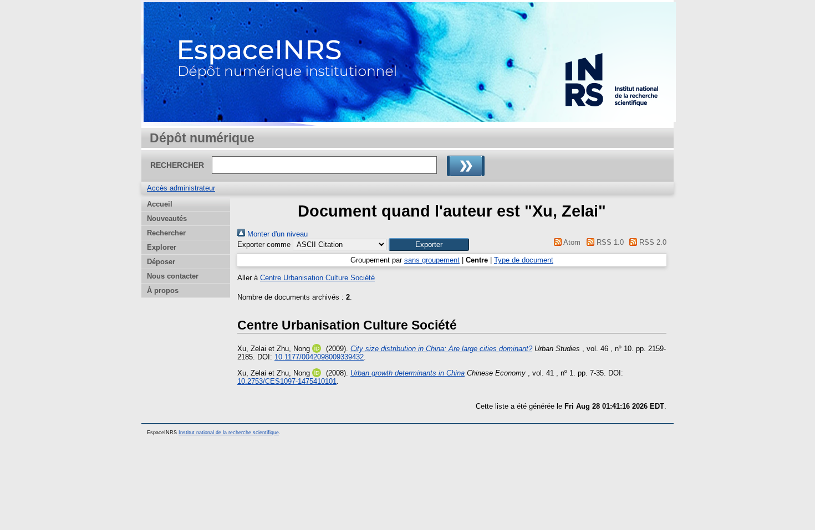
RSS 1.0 (608, 242)
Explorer (161, 247)
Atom (571, 242)
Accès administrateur (181, 188)
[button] (429, 244)
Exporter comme (264, 244)
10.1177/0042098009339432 (319, 357)
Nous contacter (172, 276)
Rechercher (166, 233)
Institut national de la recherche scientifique (229, 432)
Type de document (523, 260)
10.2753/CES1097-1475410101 (287, 381)
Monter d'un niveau (276, 234)
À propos (163, 290)
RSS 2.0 (651, 242)
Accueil (159, 204)
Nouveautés (167, 218)
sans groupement (432, 260)
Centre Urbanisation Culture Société (317, 278)
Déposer (161, 262)
